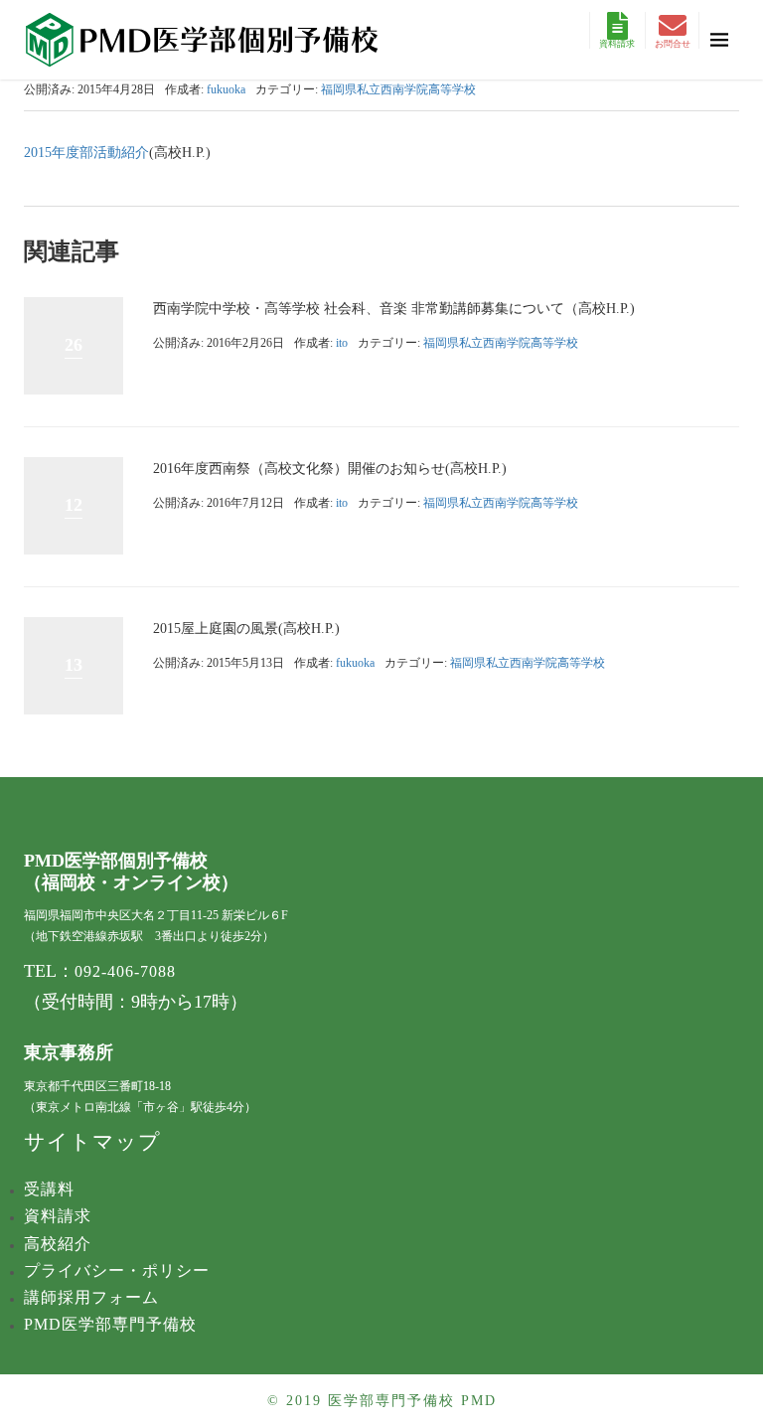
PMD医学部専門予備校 (110, 1324)
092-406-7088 (125, 971)
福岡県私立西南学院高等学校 (398, 89)
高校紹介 (57, 1243)
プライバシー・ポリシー (117, 1270)
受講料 (49, 1189)
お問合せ (672, 44)
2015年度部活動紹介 (86, 152)
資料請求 (617, 44)
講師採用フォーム (91, 1297)
